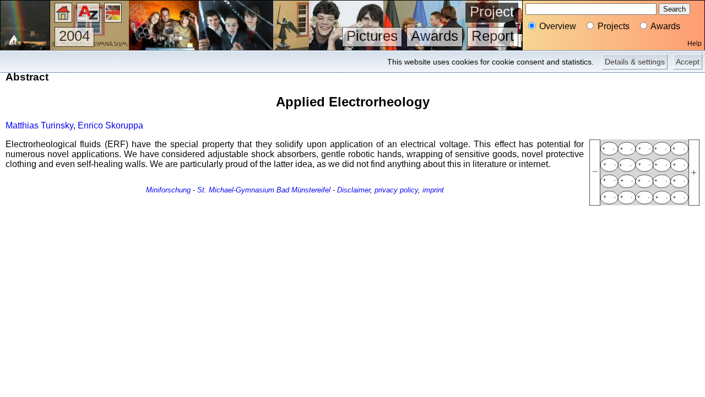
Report (492, 36)
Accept (687, 61)
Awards (434, 36)
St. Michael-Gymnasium (235, 190)
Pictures (372, 36)
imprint (433, 190)
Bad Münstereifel (303, 190)
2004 (74, 36)
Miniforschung (168, 190)
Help (694, 43)
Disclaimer (353, 190)
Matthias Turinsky (39, 125)
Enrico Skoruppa (110, 125)
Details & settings (635, 61)
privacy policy (396, 190)
